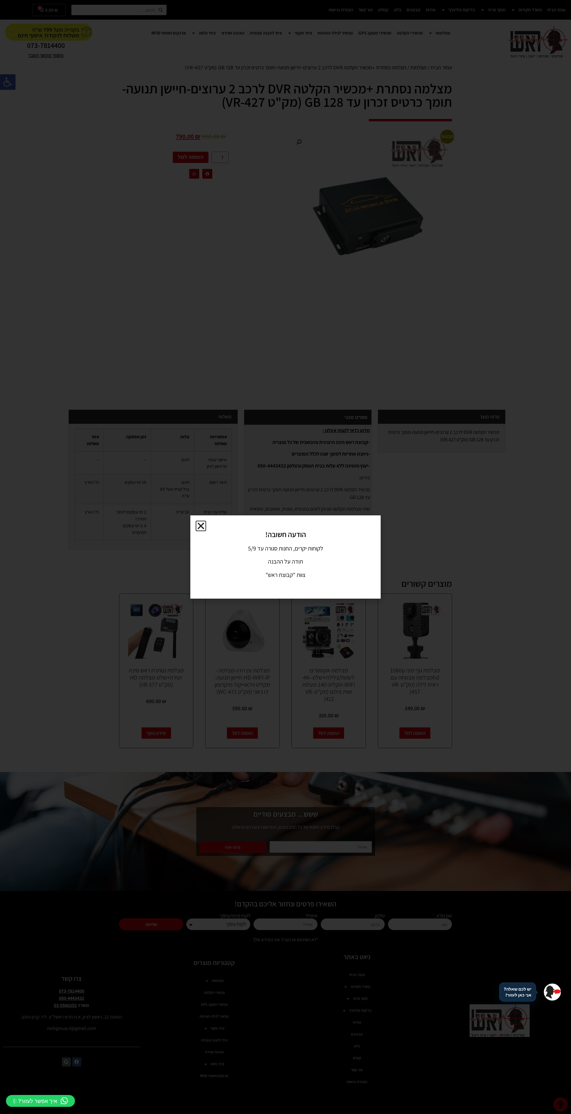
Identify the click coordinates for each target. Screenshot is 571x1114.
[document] (285, 557)
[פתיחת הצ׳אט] (552, 992)
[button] (40, 1101)
